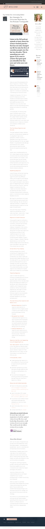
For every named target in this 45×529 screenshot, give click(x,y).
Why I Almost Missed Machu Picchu (38, 88)
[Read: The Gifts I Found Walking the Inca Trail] (35, 61)
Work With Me (11, 522)
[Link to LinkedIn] (41, 7)
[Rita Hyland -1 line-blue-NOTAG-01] (11, 7)
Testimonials (18, 522)
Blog (28, 522)
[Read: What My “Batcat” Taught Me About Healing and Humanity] (35, 72)
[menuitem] (33, 7)
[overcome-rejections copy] (5, 19)
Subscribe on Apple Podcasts (19, 413)
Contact (32, 522)
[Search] (33, 7)
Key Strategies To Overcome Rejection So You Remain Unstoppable (19, 19)
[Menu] (36, 7)
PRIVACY (12, 527)
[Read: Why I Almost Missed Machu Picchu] (35, 86)
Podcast (24, 522)
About (4, 522)
